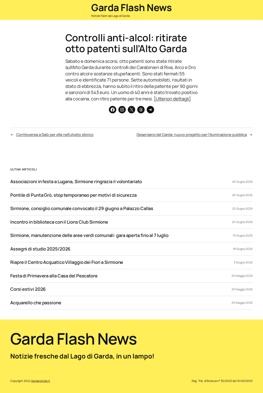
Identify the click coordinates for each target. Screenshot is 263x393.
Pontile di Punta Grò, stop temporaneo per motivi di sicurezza (73, 195)
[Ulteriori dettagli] (172, 99)
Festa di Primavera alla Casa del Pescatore (54, 275)
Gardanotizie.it (40, 381)
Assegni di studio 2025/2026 (40, 248)
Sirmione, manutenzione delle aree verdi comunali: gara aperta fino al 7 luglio (89, 235)
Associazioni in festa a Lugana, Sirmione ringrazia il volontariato (76, 181)
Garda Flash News (131, 7)
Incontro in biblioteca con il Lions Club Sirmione (59, 221)
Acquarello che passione (35, 302)
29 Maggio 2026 (242, 276)
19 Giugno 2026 (243, 235)
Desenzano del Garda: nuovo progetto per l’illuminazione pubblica (192, 134)
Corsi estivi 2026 (28, 289)
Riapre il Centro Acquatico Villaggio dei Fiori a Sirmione (66, 262)
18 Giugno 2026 (243, 249)
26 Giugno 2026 (242, 182)
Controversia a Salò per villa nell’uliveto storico (54, 134)
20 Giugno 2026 (242, 222)
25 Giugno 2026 (242, 208)
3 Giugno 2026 (243, 262)
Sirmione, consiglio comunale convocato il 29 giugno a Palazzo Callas (81, 208)
